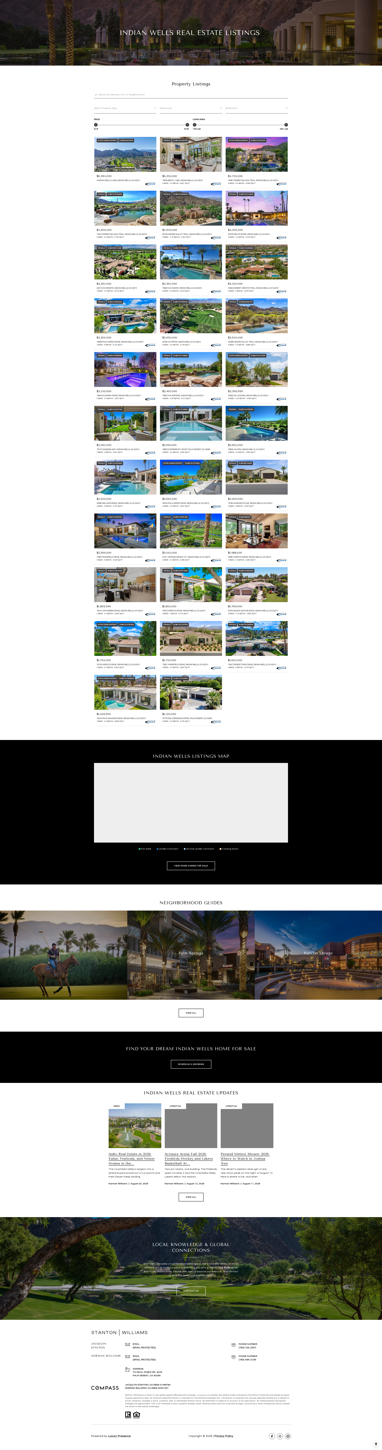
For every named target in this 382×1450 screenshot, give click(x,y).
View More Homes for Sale (191, 866)
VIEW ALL (191, 1197)
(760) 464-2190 (247, 1360)
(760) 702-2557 (247, 1348)
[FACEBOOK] (272, 1436)
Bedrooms (231, 108)
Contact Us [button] (191, 1291)
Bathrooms (166, 108)
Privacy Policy (223, 1436)
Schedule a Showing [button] (191, 1064)
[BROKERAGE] (288, 1436)
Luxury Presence (119, 1436)
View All (191, 1013)
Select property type (105, 108)
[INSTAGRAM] (280, 1436)
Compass (201, 1395)
